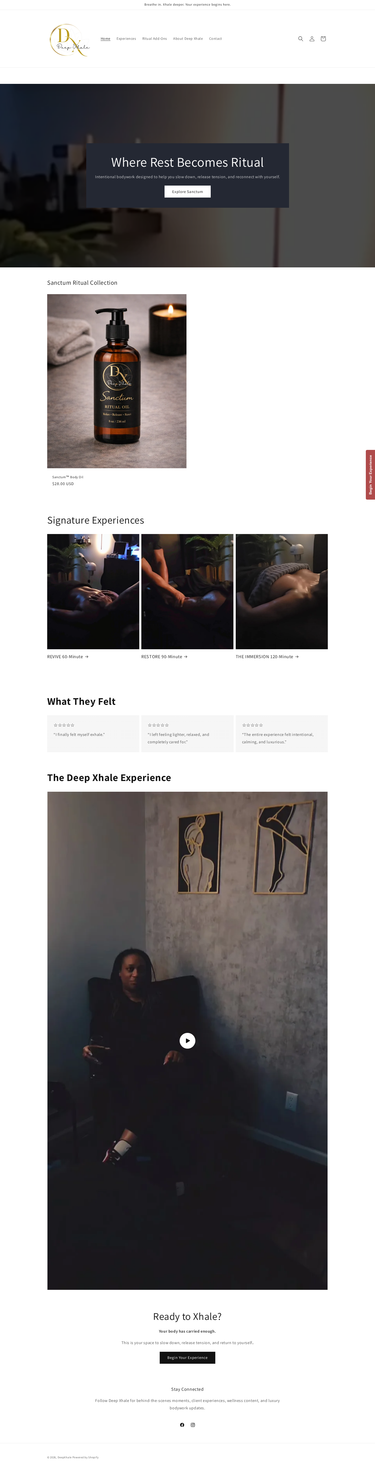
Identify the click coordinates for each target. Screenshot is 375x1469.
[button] (300, 38)
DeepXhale (65, 1457)
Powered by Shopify (85, 1457)
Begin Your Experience (187, 1357)
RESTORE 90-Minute (161, 656)
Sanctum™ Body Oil (67, 477)
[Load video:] (187, 1041)
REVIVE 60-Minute (65, 656)
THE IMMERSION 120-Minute (264, 656)
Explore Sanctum (187, 191)
